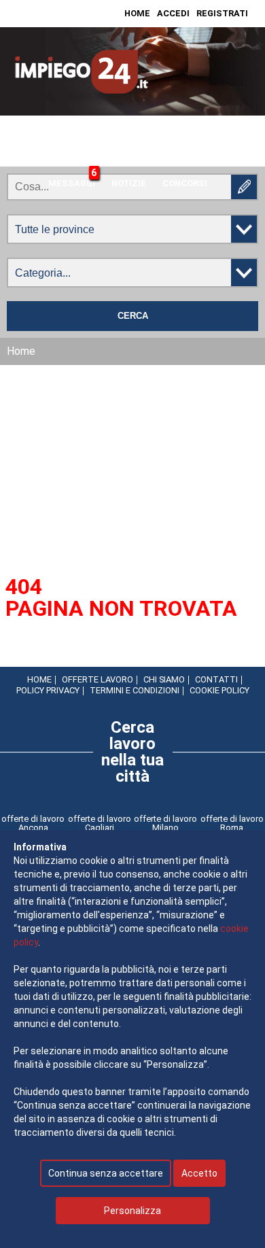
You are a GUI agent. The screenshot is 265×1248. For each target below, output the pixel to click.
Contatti (216, 679)
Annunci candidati (179, 156)
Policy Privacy (48, 690)
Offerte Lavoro (97, 679)
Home (137, 13)
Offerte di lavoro (74, 156)
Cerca (133, 316)
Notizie (128, 183)
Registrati (222, 13)
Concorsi (184, 183)
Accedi (173, 13)
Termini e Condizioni (134, 690)
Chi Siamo (164, 679)
